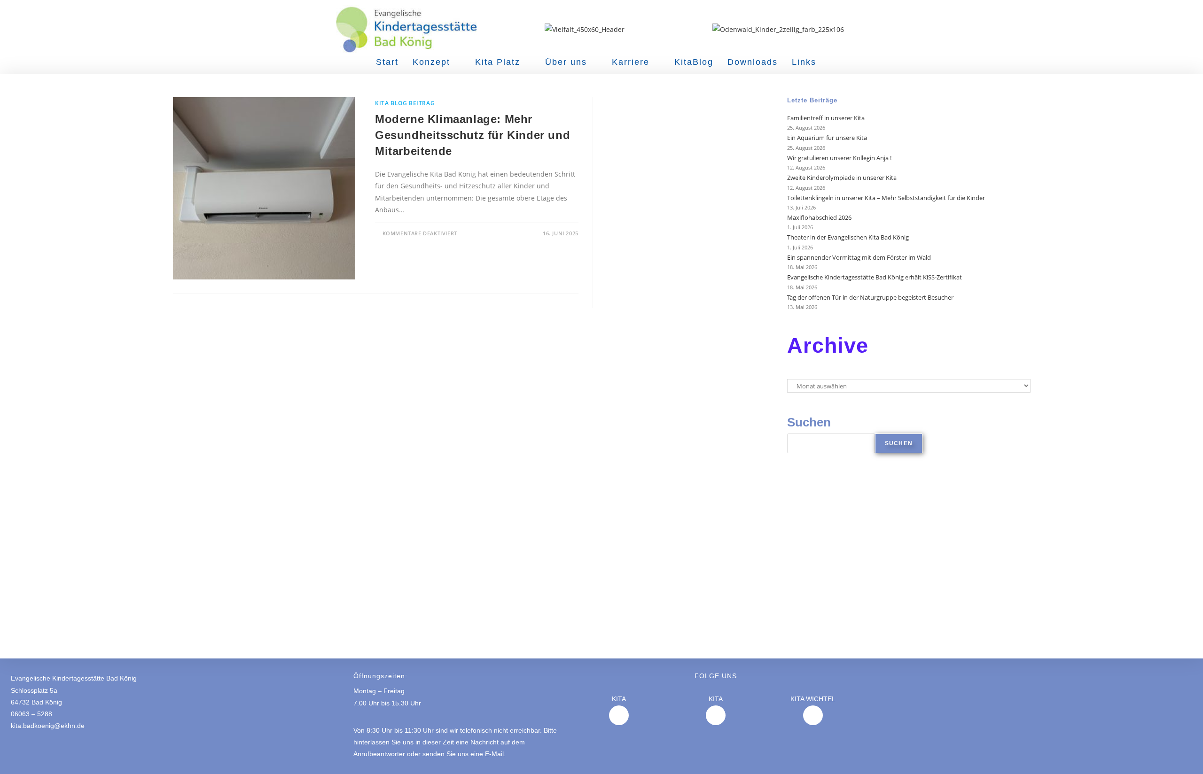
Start (387, 62)
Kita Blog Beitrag (405, 103)
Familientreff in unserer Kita (826, 118)
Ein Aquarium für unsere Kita (827, 137)
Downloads (752, 62)
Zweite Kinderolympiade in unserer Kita (842, 177)
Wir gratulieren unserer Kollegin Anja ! (839, 158)
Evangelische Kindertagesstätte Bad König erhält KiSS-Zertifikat (874, 277)
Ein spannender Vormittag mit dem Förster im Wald (859, 257)
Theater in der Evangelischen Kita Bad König (848, 237)
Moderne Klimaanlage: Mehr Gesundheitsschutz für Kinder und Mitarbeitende (472, 135)
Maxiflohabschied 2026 (819, 217)
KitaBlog (693, 62)
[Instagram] (619, 715)
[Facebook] (716, 715)
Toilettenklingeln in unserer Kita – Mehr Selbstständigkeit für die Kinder (886, 198)
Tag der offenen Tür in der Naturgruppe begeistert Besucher (870, 297)
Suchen (809, 422)
